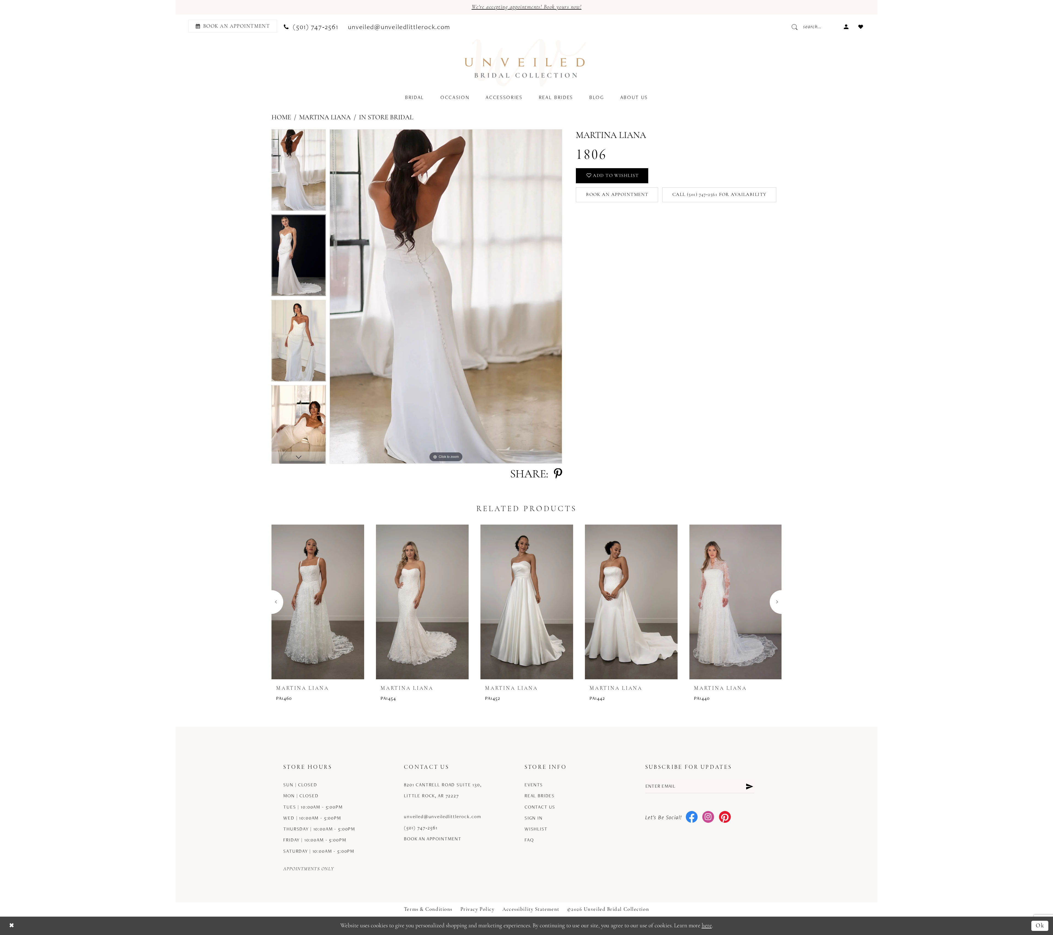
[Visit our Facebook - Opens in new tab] (692, 817)
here (707, 926)
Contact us (540, 807)
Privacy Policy (477, 909)
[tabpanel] (298, 172)
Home (281, 117)
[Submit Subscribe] (749, 786)
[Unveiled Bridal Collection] (526, 63)
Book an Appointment (617, 194)
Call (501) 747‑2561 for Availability (719, 194)
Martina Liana (325, 117)
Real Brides (540, 796)
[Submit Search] (797, 26)
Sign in (534, 818)
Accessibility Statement (530, 909)
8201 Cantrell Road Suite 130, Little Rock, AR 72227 (443, 790)
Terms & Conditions (428, 909)
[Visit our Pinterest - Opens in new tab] (725, 817)
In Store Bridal (386, 117)
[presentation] (317, 602)
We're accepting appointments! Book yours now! (527, 7)
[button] (846, 25)
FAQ (529, 840)
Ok (1040, 926)
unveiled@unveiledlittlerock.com (442, 816)
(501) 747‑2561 (421, 828)
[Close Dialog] (11, 926)
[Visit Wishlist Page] (860, 25)
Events (534, 785)
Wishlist (536, 829)
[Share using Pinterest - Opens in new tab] (558, 474)
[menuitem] (231, 26)
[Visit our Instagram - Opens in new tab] (708, 817)
